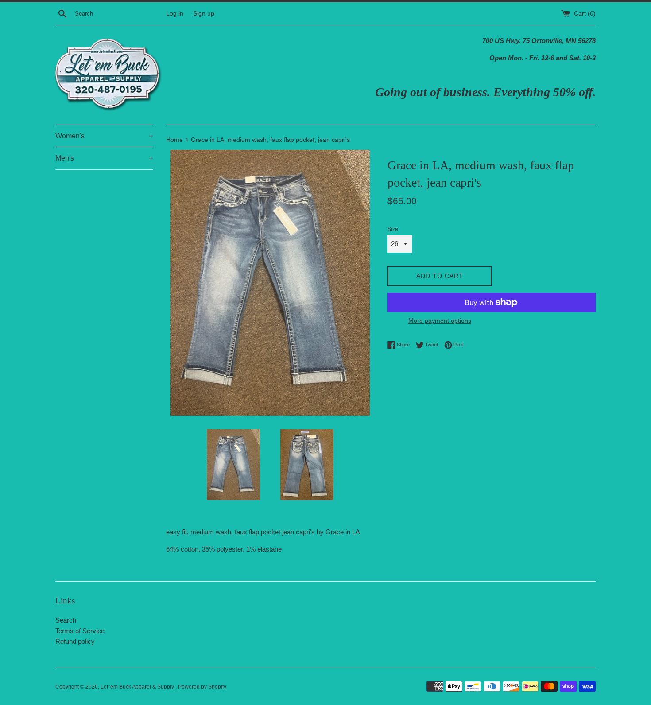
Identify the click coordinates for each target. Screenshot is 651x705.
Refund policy (75, 641)
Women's (104, 136)
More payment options (439, 320)
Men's (104, 158)
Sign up (203, 13)
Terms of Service (80, 630)
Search (65, 620)
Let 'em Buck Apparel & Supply (138, 687)
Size (393, 229)
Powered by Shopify (202, 687)
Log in (174, 13)
